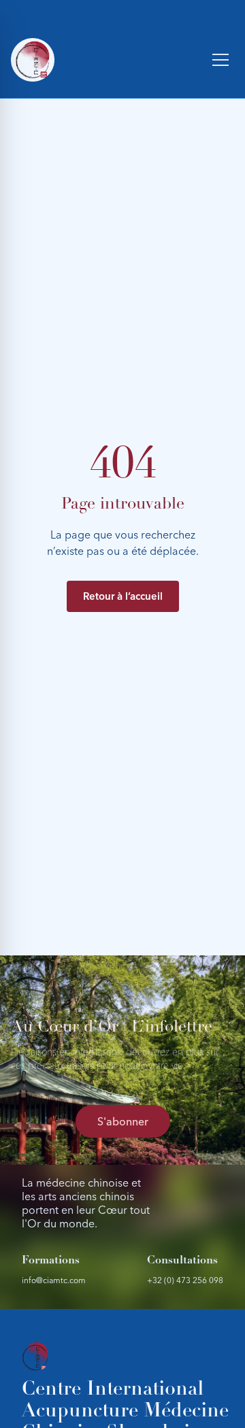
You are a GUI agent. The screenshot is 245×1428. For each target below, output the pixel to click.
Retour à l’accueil (123, 596)
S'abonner (122, 1121)
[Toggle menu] (220, 59)
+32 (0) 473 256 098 (185, 1280)
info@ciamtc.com (54, 1280)
